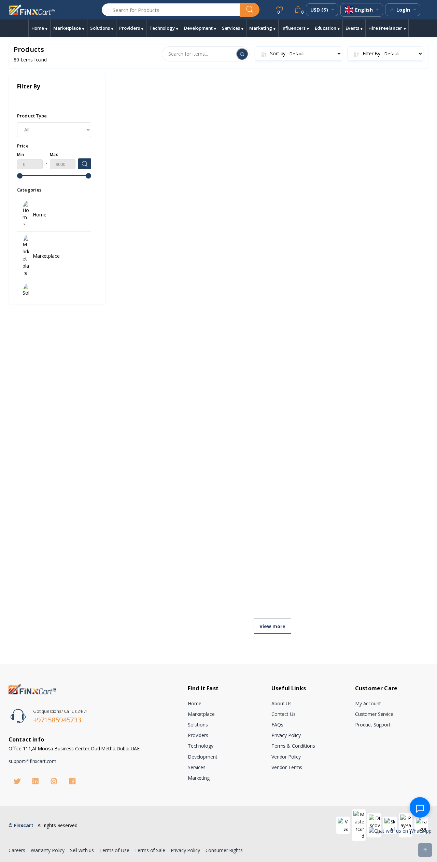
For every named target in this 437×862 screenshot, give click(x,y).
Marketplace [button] (24, 53)
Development (200, 28)
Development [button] (25, 99)
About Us (281, 703)
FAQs (277, 724)
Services (232, 28)
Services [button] (20, 111)
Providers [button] (21, 76)
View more (272, 626)
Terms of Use (114, 850)
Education (327, 28)
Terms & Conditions (293, 746)
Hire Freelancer (387, 28)
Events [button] (18, 157)
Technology (163, 28)
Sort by (277, 53)
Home (194, 703)
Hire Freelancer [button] (27, 168)
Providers (131, 28)
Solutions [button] (21, 64)
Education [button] (21, 145)
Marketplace (201, 714)
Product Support (373, 724)
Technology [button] (24, 88)
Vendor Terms (286, 767)
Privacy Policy (286, 735)
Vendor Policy (286, 756)
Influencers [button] (22, 134)
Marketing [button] (22, 122)
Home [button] (17, 41)
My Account (368, 703)
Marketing (262, 28)
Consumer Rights (224, 850)
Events (354, 28)
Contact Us (283, 714)
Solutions (198, 724)
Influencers (295, 28)
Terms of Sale (150, 850)
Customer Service (374, 714)
